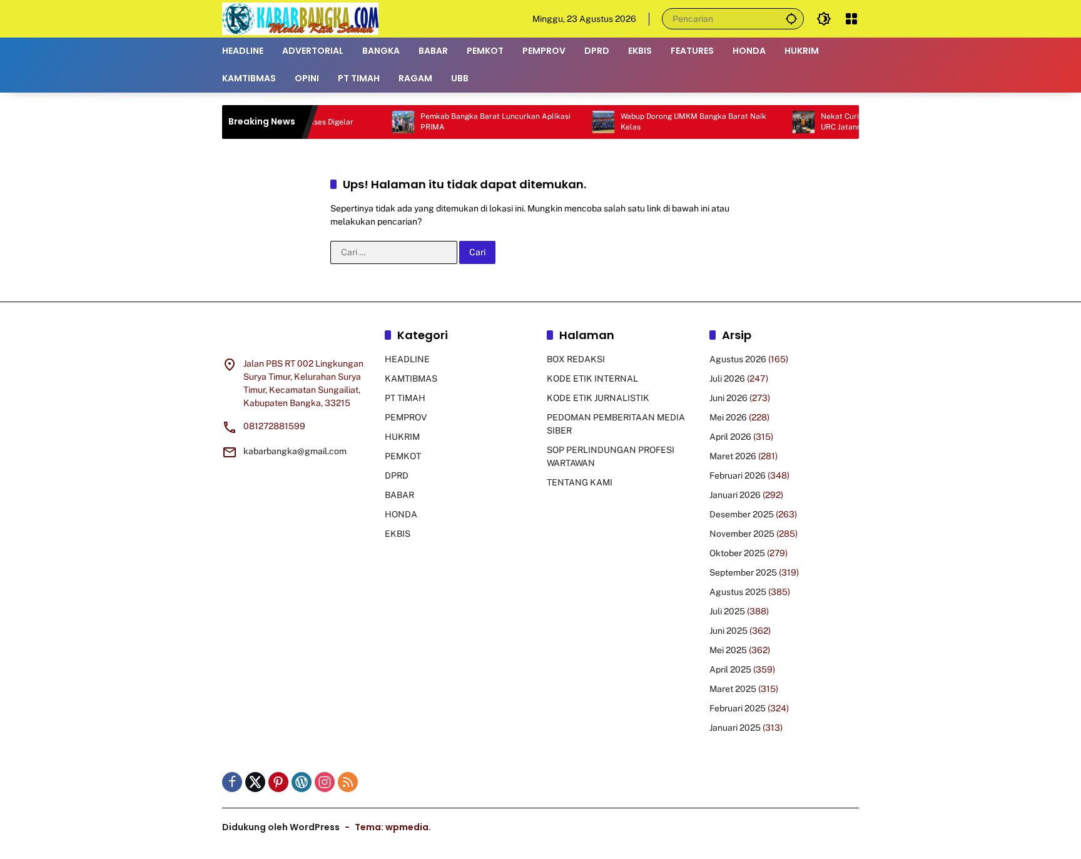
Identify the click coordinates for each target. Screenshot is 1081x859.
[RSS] (348, 782)
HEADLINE (407, 359)
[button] (791, 18)
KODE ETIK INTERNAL (592, 379)
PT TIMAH (405, 398)
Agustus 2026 (737, 359)
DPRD (397, 475)
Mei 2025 (728, 650)
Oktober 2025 (737, 553)
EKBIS (397, 534)
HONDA (401, 514)
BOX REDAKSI (576, 359)
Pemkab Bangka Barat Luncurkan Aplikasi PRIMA (474, 121)
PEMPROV (406, 417)
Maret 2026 (732, 456)
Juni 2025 (728, 631)
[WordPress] (302, 782)
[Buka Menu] (851, 18)
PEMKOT (403, 456)
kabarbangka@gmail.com (295, 451)
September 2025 (743, 572)
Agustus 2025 (737, 592)
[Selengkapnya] (297, 337)
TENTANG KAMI (579, 482)
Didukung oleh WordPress (281, 827)
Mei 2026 (728, 417)
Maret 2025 (732, 689)
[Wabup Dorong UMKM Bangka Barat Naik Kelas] (582, 122)
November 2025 (741, 534)
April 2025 (730, 669)
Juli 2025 (727, 611)
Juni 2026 (728, 398)
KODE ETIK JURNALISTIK (598, 398)
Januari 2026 (735, 495)
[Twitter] (255, 782)
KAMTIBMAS (411, 379)
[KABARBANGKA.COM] (300, 18)
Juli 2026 (727, 379)
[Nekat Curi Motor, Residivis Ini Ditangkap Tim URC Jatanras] (782, 122)
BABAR (399, 495)
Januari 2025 (735, 728)
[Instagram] (325, 782)
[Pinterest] (278, 782)
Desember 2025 (741, 514)
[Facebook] (232, 782)
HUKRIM (402, 437)
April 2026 (730, 437)
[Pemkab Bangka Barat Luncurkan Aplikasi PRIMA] (381, 122)
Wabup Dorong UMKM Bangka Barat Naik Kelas (672, 121)
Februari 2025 (737, 708)
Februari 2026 (737, 475)
